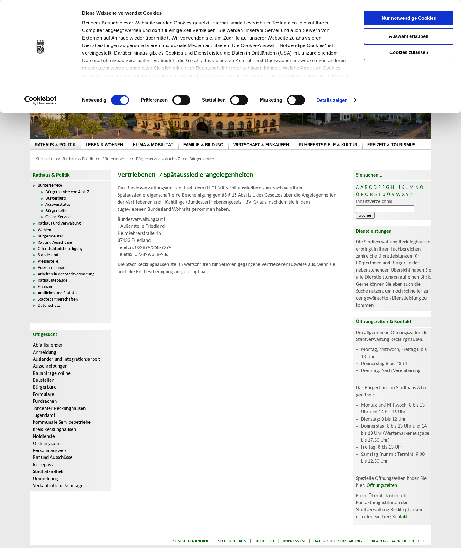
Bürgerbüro (55, 198)
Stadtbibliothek (48, 471)
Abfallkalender (48, 345)
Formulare (43, 394)
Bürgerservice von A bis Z (158, 159)
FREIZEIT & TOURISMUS (391, 144)
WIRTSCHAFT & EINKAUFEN (261, 144)
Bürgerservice (114, 159)
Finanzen (45, 287)
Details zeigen (331, 100)
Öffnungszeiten (382, 485)
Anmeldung (44, 352)
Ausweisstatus (57, 204)
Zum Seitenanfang (191, 541)
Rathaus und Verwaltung (59, 223)
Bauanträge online (52, 373)
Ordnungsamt (47, 443)
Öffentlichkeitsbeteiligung (60, 249)
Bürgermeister (50, 236)
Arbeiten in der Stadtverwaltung (66, 274)
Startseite (44, 159)
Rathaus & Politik (78, 159)
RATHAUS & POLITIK (55, 144)
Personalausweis (49, 450)
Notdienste (44, 436)
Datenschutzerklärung (337, 541)
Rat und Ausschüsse (55, 242)
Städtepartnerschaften (58, 299)
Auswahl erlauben (408, 36)
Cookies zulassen (408, 52)
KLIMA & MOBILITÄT (153, 144)
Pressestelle (48, 261)
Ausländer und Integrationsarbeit (66, 359)
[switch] (181, 100)
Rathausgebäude (52, 280)
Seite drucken (232, 541)
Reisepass (43, 464)
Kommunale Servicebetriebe (62, 422)
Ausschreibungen (52, 267)
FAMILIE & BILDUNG (203, 144)
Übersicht (264, 541)
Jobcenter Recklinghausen (59, 408)
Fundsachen (45, 401)
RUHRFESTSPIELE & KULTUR (328, 144)
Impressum (294, 541)
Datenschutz (49, 305)
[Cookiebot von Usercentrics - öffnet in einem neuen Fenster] (40, 100)
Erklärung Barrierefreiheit (396, 541)
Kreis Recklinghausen (54, 429)
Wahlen (44, 230)
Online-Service (58, 217)
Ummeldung (45, 478)
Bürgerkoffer (56, 211)
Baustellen (43, 380)
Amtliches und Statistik (57, 293)
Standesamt (48, 255)
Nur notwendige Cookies (409, 18)
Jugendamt (44, 415)
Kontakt (400, 516)
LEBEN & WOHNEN (104, 144)
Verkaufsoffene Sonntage (58, 485)
